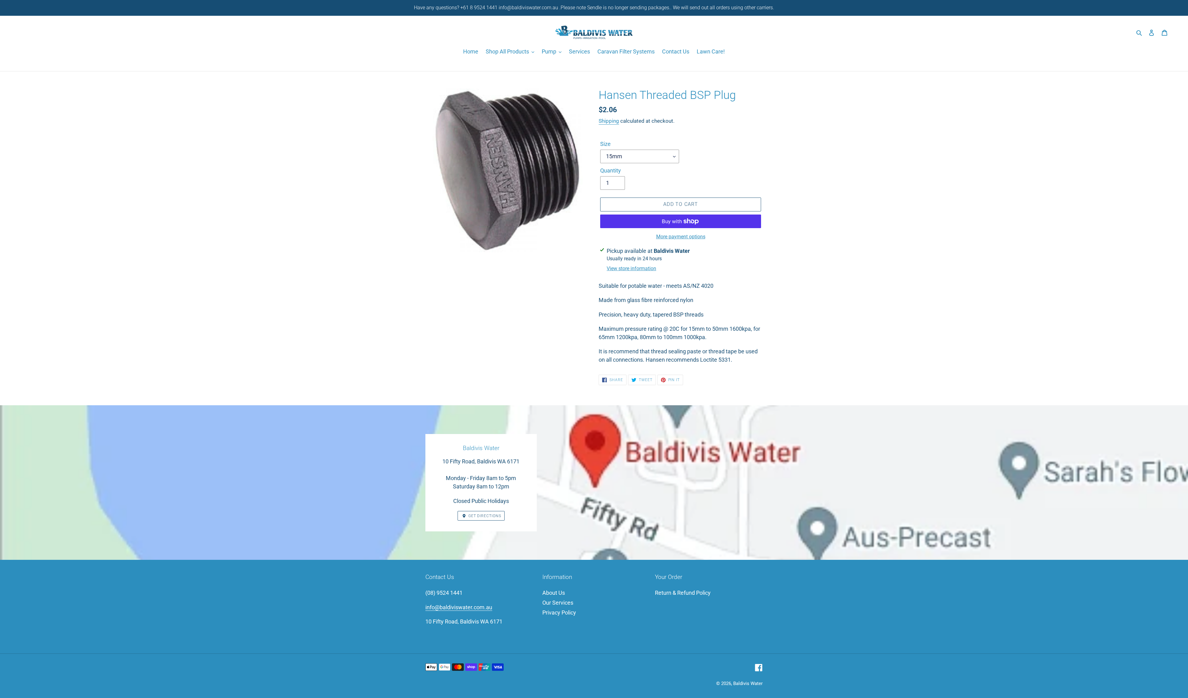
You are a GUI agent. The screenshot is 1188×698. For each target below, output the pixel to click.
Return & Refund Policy (683, 592)
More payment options (680, 237)
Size (605, 144)
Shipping (609, 121)
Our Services (557, 602)
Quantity (610, 170)
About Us (553, 592)
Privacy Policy (559, 612)
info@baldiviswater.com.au (458, 607)
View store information (631, 268)
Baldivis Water (748, 683)
